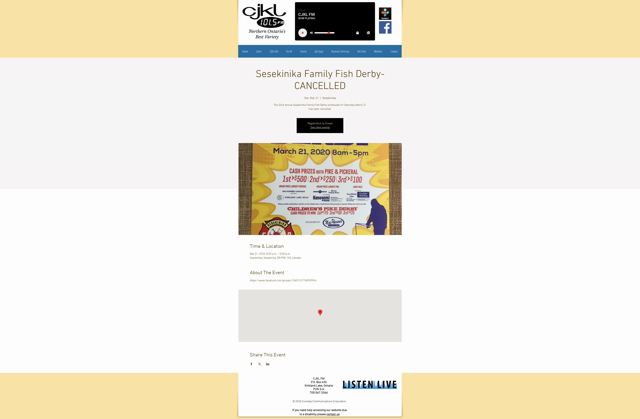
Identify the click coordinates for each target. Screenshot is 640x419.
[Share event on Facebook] (251, 364)
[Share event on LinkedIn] (267, 364)
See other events (320, 127)
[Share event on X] (259, 364)
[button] (274, 51)
